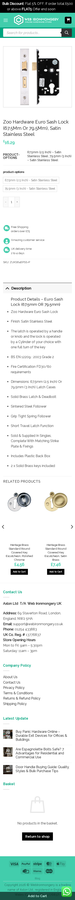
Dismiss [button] (62, 9)
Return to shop (37, 836)
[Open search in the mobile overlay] (37, 32)
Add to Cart (37, 896)
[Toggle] (7, 288)
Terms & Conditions (18, 693)
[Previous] (3, 535)
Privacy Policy (14, 688)
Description (21, 288)
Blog (37, 878)
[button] (5, 20)
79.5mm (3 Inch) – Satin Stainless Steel (49, 158)
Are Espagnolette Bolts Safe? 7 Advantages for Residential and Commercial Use (40, 753)
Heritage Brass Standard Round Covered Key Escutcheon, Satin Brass (56, 552)
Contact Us (11, 682)
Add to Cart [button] (19, 571)
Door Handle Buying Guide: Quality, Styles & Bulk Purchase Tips (42, 769)
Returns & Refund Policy (21, 698)
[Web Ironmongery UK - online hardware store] (36, 20)
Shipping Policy (15, 704)
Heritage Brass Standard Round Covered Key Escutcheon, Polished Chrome (19, 552)
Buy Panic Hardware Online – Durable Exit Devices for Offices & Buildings (41, 736)
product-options (13, 172)
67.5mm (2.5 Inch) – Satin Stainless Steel (44, 154)
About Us (10, 677)
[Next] (71, 535)
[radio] (31, 180)
